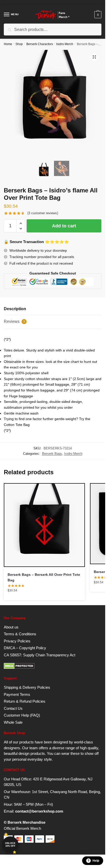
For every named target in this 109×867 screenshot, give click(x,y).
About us (11, 627)
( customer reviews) (42, 213)
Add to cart (64, 225)
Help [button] (96, 860)
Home (8, 44)
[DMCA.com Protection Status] (19, 667)
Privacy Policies (17, 641)
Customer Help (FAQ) (22, 715)
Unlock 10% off (10, 844)
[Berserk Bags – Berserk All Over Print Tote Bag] (44, 525)
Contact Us (13, 708)
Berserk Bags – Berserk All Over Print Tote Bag (44, 577)
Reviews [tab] (14, 321)
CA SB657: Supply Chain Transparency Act (39, 655)
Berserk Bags (52, 454)
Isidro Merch (64, 44)
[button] (94, 57)
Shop (19, 44)
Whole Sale (13, 722)
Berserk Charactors (39, 44)
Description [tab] (15, 309)
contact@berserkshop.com (39, 811)
